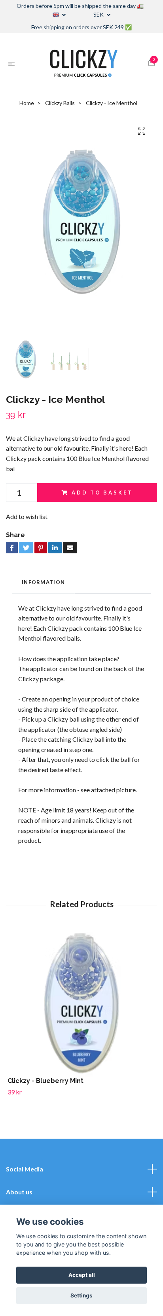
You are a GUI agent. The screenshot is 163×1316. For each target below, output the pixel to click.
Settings (81, 1295)
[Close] (146, 596)
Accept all (81, 1275)
